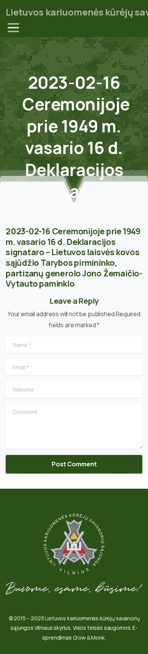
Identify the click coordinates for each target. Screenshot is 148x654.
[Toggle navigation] (13, 27)
